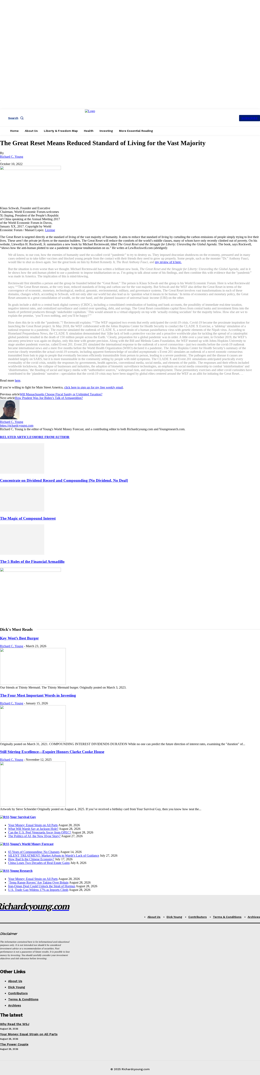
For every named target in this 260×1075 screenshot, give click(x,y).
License (50, 230)
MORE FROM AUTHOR (51, 437)
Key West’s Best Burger (19, 638)
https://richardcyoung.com (16, 425)
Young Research (21, 870)
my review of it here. (168, 262)
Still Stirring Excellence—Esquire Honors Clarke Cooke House (52, 752)
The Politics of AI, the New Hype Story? (34, 836)
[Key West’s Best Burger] (33, 684)
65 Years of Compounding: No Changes (34, 852)
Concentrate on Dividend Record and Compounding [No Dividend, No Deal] (64, 480)
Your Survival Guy (23, 817)
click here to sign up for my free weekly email (93, 387)
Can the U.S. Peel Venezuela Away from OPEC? (39, 832)
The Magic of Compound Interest (28, 518)
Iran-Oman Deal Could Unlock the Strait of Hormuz (41, 886)
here (17, 380)
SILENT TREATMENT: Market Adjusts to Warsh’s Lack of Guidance (53, 855)
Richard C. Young (11, 156)
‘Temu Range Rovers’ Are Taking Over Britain (38, 882)
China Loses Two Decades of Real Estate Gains (39, 863)
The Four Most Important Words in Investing (38, 695)
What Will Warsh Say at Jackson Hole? (33, 828)
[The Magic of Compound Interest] (22, 510)
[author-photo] (10, 418)
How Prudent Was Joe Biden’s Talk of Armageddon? (49, 398)
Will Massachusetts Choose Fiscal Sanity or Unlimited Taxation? (61, 394)
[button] (16, 118)
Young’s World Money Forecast (31, 844)
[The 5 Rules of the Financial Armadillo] (22, 553)
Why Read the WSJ (14, 1024)
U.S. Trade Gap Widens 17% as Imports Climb (38, 890)
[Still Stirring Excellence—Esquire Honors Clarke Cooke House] (33, 805)
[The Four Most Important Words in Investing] (33, 740)
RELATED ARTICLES (17, 437)
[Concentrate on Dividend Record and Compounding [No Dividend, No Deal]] (22, 472)
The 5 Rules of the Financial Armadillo (32, 561)
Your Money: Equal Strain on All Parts (33, 825)
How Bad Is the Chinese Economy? (31, 859)
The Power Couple (14, 1044)
